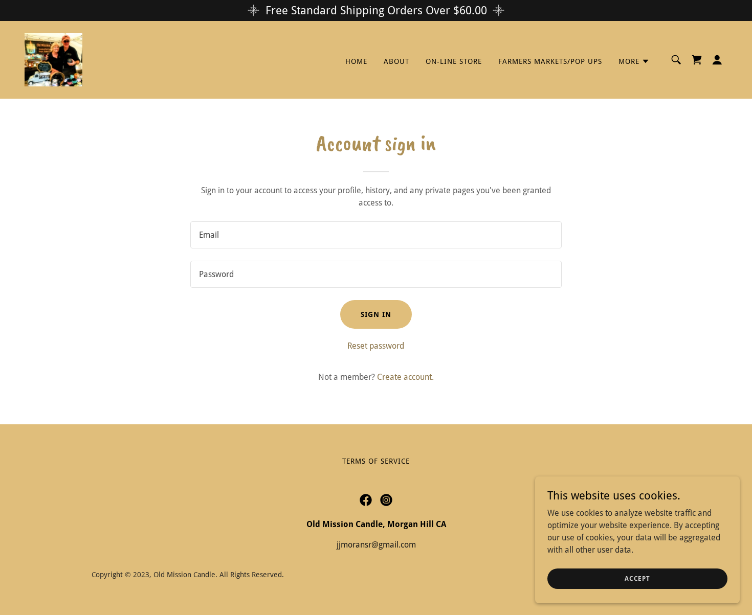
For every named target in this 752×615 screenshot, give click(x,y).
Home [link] (356, 61)
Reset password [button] (375, 346)
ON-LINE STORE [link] (454, 61)
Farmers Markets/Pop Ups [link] (550, 61)
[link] (53, 59)
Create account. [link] (405, 377)
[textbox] (375, 234)
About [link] (396, 61)
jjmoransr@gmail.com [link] (376, 545)
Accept (637, 578)
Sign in (376, 314)
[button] (634, 61)
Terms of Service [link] (376, 461)
